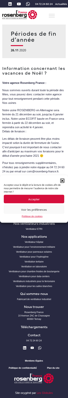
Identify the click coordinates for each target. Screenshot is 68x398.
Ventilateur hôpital (34, 242)
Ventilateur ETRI (34, 229)
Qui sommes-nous (34, 293)
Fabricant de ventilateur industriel (34, 299)
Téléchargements (34, 326)
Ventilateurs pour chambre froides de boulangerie (34, 271)
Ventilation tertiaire (34, 261)
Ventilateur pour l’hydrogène (34, 256)
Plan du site (53, 368)
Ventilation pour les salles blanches (34, 286)
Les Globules (45, 392)
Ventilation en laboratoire (34, 266)
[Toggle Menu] (52, 15)
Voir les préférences (34, 209)
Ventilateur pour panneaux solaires (34, 252)
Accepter (34, 199)
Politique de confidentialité (23, 368)
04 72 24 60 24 (44, 4)
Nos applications (34, 236)
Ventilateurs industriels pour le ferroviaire (34, 281)
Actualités (61, 4)
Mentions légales (34, 360)
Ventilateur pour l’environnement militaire (34, 247)
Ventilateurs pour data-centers (34, 276)
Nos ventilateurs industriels (34, 223)
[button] (62, 180)
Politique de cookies (32, 216)
